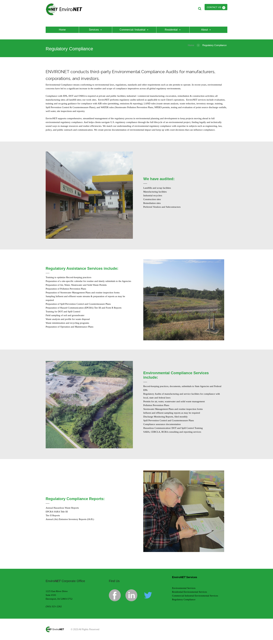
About (204, 29)
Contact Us (214, 7)
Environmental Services (183, 588)
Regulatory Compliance (183, 599)
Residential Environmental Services (189, 592)
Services (94, 29)
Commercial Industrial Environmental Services (195, 595)
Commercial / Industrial (132, 29)
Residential (171, 29)
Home (62, 29)
